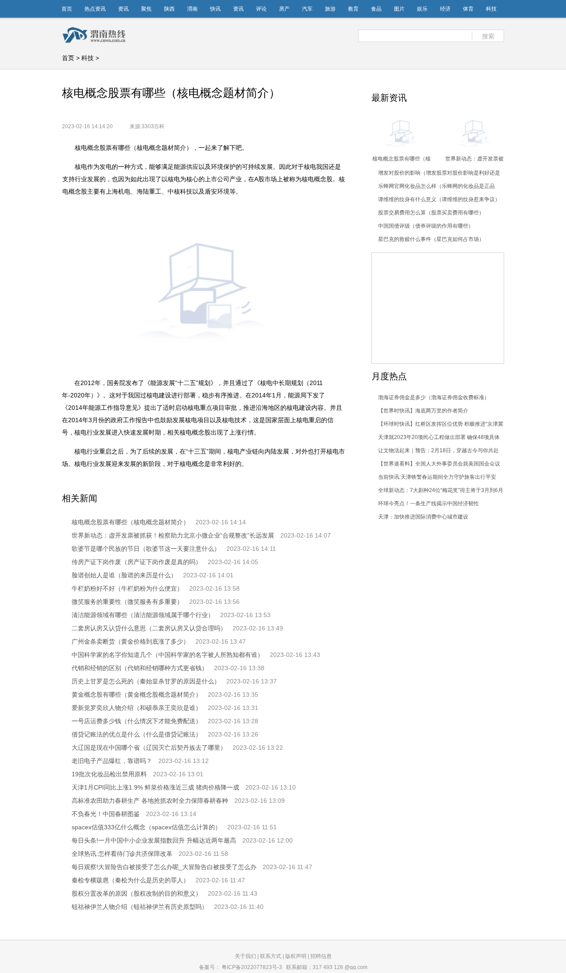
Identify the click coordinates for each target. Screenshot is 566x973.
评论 (261, 9)
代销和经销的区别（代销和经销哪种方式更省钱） (140, 668)
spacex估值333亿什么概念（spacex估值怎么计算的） (146, 827)
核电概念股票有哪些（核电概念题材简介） (130, 522)
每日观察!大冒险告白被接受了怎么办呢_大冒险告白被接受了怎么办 (164, 866)
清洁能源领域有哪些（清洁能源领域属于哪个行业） (143, 614)
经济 (445, 9)
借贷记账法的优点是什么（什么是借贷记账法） (137, 734)
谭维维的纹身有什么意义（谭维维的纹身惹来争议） (439, 199)
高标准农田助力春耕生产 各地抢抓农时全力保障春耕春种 (150, 800)
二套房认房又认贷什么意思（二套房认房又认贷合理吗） (149, 628)
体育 (468, 9)
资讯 (123, 9)
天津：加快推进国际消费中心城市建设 (423, 517)
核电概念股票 (113, 481)
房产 (284, 9)
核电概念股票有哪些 (168, 481)
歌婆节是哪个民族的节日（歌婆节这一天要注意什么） (146, 548)
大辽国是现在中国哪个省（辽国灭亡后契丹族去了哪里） (149, 747)
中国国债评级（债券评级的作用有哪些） (426, 226)
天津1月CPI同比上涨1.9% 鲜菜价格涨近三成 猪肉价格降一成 (155, 787)
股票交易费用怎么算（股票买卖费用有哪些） (431, 213)
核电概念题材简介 (230, 481)
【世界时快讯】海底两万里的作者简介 (423, 411)
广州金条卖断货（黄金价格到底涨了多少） (130, 641)
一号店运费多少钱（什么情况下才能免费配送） (137, 721)
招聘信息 (321, 956)
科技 (491, 9)
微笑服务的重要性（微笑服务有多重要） (127, 601)
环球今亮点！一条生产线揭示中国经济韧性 (428, 503)
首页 (66, 9)
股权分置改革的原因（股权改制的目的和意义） (137, 893)
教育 (353, 9)
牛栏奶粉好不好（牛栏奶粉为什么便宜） (127, 588)
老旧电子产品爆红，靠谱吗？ (112, 760)
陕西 (169, 9)
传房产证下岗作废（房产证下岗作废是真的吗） (137, 561)
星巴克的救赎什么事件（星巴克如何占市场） (431, 239)
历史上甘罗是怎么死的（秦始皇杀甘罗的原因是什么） (146, 681)
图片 (399, 9)
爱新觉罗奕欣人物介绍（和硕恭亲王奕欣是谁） (137, 707)
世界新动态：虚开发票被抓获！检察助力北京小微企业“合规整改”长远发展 (173, 535)
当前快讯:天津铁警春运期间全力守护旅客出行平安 (437, 477)
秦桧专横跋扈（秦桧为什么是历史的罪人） (130, 880)
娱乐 (422, 9)
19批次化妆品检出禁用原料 (109, 774)
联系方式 (270, 956)
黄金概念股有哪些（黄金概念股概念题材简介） (137, 694)
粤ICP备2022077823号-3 (252, 967)
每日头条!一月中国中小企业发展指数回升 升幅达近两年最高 (154, 840)
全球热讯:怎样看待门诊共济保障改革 (122, 853)
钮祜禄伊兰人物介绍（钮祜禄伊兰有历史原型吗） (140, 906)
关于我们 (245, 956)
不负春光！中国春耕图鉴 (106, 813)
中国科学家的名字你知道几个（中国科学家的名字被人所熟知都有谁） (168, 654)
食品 (376, 9)
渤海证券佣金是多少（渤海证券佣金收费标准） (434, 397)
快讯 (215, 9)
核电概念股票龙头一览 (295, 481)
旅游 (330, 9)
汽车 (307, 9)
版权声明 (295, 956)
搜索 (488, 36)
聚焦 (146, 9)
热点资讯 (95, 9)
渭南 (192, 9)
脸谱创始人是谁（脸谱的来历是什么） (124, 575)
